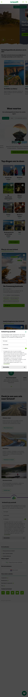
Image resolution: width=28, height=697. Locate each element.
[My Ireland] (23, 2)
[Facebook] (3, 592)
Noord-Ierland (5, 118)
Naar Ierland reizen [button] (8, 427)
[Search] (26, 2)
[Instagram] (8, 592)
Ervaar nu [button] (7, 305)
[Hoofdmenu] (1, 2)
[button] (26, 332)
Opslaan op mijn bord (19, 7)
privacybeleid (7, 363)
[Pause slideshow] (3, 40)
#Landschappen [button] (14, 298)
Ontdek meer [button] (7, 490)
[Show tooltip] (26, 348)
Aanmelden (6, 367)
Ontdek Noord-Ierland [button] (13, 152)
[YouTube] (17, 592)
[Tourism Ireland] (14, 2)
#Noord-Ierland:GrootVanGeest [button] (11, 301)
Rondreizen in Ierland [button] (9, 459)
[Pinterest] (12, 592)
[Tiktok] (22, 592)
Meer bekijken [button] (14, 242)
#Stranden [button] (6, 298)
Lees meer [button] (13, 34)
